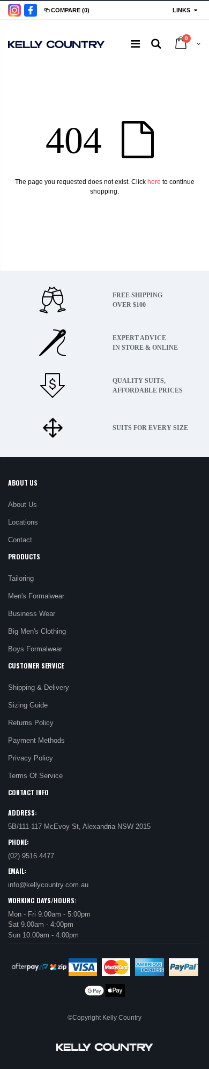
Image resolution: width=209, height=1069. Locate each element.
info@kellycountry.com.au (48, 885)
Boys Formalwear (35, 649)
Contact (20, 540)
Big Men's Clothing (37, 631)
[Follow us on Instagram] (14, 10)
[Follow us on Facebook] (30, 10)
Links (181, 10)
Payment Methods (36, 740)
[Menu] (135, 44)
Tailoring (21, 578)
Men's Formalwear (36, 596)
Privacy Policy (30, 758)
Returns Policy (31, 723)
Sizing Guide (28, 705)
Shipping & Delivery (38, 687)
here (154, 182)
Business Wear (31, 614)
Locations (23, 522)
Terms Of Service (35, 776)
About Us (22, 505)
